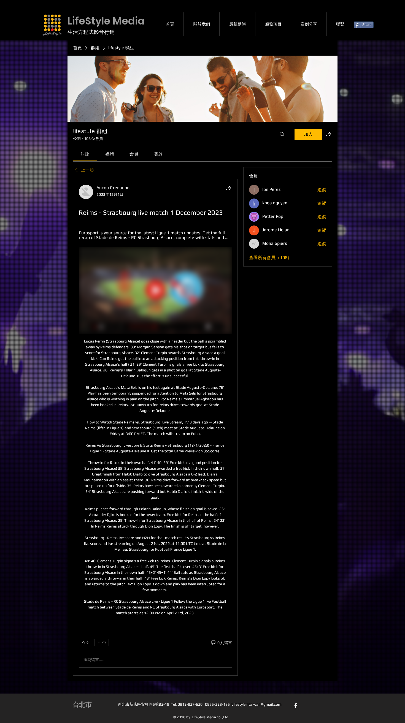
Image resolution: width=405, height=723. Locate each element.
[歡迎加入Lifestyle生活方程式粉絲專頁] (295, 705)
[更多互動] (101, 642)
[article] (155, 427)
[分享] (228, 188)
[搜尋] (282, 134)
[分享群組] (328, 134)
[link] (85, 154)
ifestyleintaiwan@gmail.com (257, 704)
